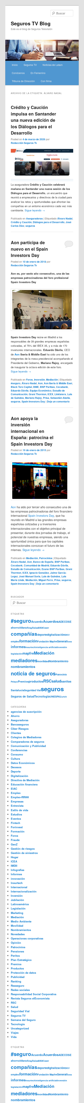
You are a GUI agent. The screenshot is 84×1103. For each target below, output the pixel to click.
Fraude (15, 840)
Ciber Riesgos (20, 729)
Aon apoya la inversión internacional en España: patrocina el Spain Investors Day (32, 431)
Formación (17, 831)
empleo (15, 641)
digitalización (56, 635)
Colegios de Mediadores (26, 737)
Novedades (18, 934)
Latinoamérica (20, 904)
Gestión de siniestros (24, 853)
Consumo (17, 754)
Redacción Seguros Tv (24, 143)
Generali (62, 641)
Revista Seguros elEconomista (30, 998)
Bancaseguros (20, 724)
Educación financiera (24, 784)
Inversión (39, 379)
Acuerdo (37, 621)
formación (28, 641)
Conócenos (18, 73)
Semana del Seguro (23, 1020)
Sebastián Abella (60, 398)
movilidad (43, 661)
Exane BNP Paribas (53, 569)
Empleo (16, 793)
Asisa (35, 627)
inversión (62, 647)
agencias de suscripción (26, 712)
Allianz (23, 627)
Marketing (17, 913)
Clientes (16, 733)
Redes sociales (20, 990)
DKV (67, 634)
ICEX (50, 394)
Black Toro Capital (21, 387)
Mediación (52, 379)
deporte (42, 635)
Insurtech (30, 647)
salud (56, 681)
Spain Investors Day (33, 401)
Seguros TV (30, 64)
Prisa (46, 398)
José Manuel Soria (29, 576)
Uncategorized (20, 1028)
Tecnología (42, 696)
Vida (14, 1037)
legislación (16, 653)
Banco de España (43, 562)
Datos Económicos (23, 763)
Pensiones (17, 951)
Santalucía (17, 690)
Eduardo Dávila (20, 390)
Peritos (15, 956)
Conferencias (19, 750)
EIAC (14, 789)
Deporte (16, 771)
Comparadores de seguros (27, 742)
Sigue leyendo (35, 210)
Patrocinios (45, 558)
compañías (24, 633)
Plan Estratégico (21, 960)
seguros (30, 226)
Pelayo (14, 681)
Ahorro (15, 716)
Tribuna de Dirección (23, 81)
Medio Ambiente (21, 921)
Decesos (16, 767)
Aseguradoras (34, 218)
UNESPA (55, 696)
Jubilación (17, 900)
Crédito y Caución (21, 222)
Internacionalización (23, 891)
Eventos (16, 819)
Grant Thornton (37, 394)
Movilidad (17, 926)
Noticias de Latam (53, 64)
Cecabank (62, 387)
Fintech (15, 823)
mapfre (28, 653)
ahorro (15, 627)
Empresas (17, 801)
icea (69, 641)
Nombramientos (21, 930)
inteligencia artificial (46, 647)
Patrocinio (61, 674)
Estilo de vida (19, 810)
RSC (47, 681)
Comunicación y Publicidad (28, 746)
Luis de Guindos (51, 576)
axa (40, 627)
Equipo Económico (40, 390)
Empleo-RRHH (20, 797)
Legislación (18, 908)
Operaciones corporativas (27, 938)
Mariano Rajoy (33, 398)
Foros (29, 379)
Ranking (16, 981)
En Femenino (38, 73)
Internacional (19, 887)
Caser (46, 627)
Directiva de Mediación (25, 780)
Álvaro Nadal (64, 218)
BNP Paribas (47, 387)
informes (18, 646)
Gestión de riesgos (23, 849)
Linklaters (60, 394)
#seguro (15, 383)
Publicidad (17, 977)
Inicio (15, 64)
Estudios (16, 814)
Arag (29, 627)
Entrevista (17, 806)
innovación (18, 878)
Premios (23, 681)
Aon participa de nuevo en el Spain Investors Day (29, 248)
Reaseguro (17, 985)
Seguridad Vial (32, 690)
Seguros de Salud (22, 696)
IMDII (14, 866)
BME (36, 387)
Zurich (63, 696)
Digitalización (19, 776)
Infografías (17, 870)
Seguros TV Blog (31, 23)
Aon (17, 354)
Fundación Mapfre (47, 641)
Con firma (46, 81)
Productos (17, 968)
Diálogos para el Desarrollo (48, 222)
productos (36, 681)
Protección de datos (23, 973)
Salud (14, 1007)
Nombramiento (58, 661)
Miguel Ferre (46, 580)
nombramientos (23, 666)
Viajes (15, 1033)
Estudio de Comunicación (25, 569)
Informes (16, 874)
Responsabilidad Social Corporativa (33, 994)
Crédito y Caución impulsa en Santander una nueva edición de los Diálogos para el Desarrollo (33, 120)
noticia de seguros (33, 673)
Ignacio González (39, 573)
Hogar (14, 857)
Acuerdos (51, 621)
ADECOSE (65, 622)
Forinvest (17, 827)
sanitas (66, 681)
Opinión (16, 943)
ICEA (14, 861)
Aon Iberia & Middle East (58, 383)
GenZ (14, 844)
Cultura (15, 759)
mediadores (24, 660)
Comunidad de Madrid (36, 565)
